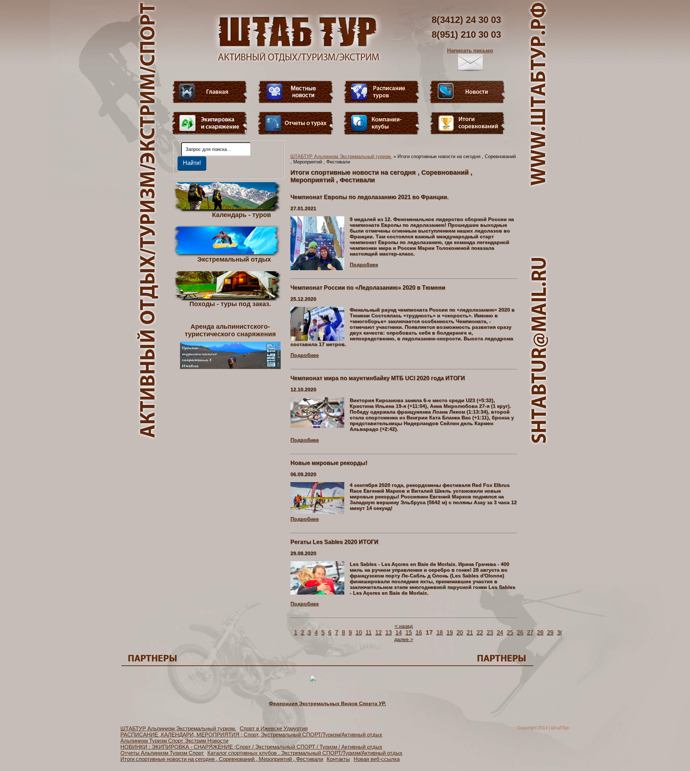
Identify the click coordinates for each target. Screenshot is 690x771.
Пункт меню (210, 123)
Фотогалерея (467, 123)
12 (378, 632)
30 (560, 632)
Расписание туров (382, 91)
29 (550, 632)
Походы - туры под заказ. (230, 303)
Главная (210, 91)
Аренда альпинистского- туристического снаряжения (230, 330)
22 (480, 632)
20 (459, 632)
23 (490, 632)
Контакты (338, 759)
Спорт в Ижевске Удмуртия (274, 728)
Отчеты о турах (296, 123)
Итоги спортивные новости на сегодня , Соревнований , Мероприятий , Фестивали (221, 759)
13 (388, 632)
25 (510, 632)
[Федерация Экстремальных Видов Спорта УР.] (327, 697)
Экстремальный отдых (234, 259)
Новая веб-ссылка (377, 759)
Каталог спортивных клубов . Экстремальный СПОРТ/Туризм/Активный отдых (304, 753)
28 (540, 632)
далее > (403, 639)
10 (358, 632)
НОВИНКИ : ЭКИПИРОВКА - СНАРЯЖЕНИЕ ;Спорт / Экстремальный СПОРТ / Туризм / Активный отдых (251, 747)
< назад (404, 626)
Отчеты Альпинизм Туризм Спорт (162, 753)
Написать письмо (470, 50)
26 (520, 632)
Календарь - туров (241, 214)
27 (530, 632)
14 (398, 632)
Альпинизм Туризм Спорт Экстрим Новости (174, 741)
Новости (467, 91)
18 (439, 632)
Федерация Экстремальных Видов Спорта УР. (327, 703)
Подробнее (364, 264)
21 (469, 632)
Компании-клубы (382, 123)
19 (449, 632)
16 (418, 632)
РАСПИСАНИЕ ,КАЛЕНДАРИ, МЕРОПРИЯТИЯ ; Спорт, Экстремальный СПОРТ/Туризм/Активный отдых (251, 734)
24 (500, 632)
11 (368, 632)
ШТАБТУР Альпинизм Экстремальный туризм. (341, 156)
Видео (296, 91)
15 (408, 632)
